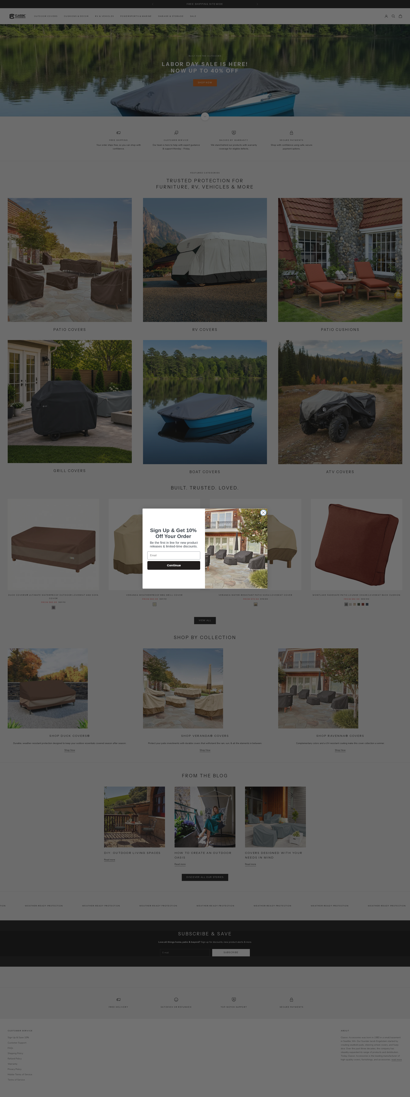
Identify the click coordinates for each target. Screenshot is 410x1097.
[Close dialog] (263, 512)
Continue (174, 565)
